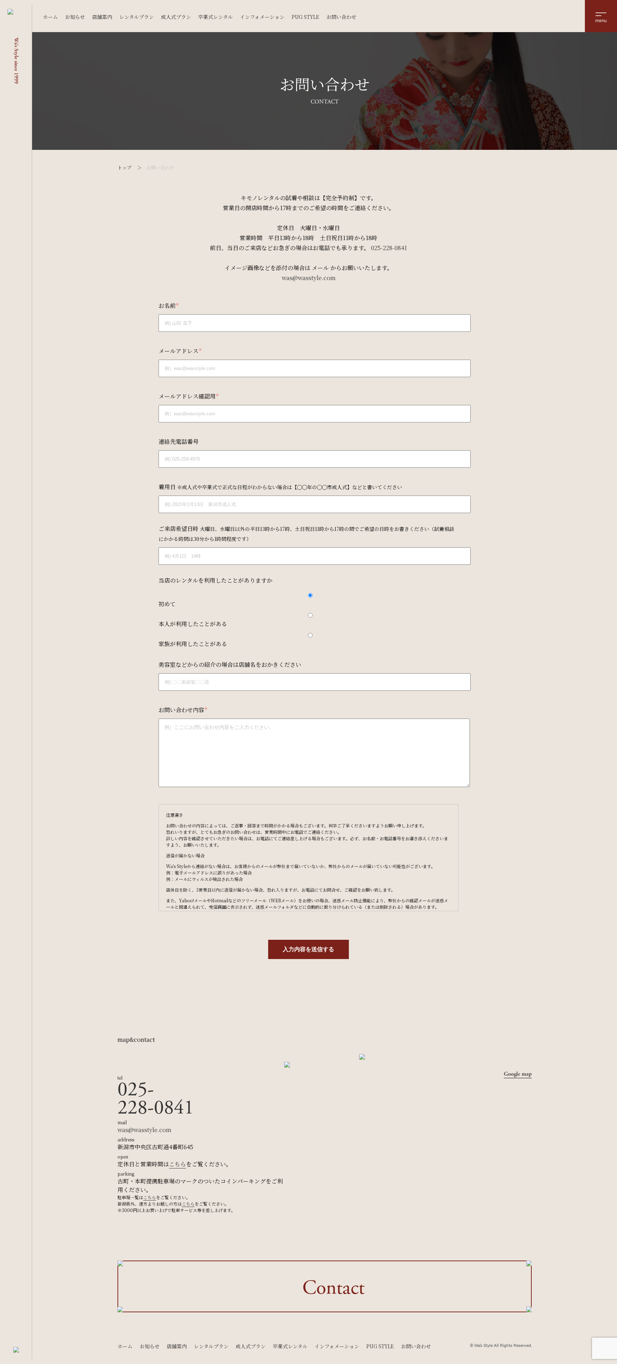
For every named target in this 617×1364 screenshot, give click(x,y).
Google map (518, 1074)
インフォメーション (262, 16)
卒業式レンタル (215, 16)
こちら (177, 1164)
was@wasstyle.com (309, 278)
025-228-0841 (389, 248)
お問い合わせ (341, 16)
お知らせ (75, 16)
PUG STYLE (305, 16)
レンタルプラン (136, 16)
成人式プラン (176, 16)
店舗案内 (102, 16)
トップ (124, 167)
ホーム (50, 16)
